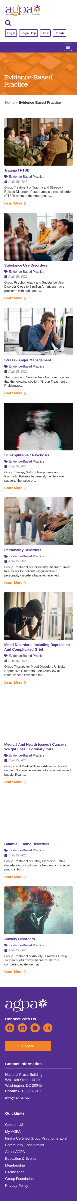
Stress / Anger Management (27, 360)
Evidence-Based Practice (26, 176)
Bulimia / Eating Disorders (26, 844)
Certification (14, 1172)
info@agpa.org (17, 1098)
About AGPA (15, 1152)
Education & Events (21, 1159)
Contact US (14, 1125)
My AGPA (13, 1132)
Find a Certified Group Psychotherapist (36, 1138)
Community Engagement (24, 1145)
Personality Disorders (22, 550)
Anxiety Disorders (19, 939)
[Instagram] (47, 1027)
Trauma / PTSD (17, 170)
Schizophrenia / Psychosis (26, 455)
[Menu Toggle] (68, 47)
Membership (15, 1165)
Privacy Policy (16, 1186)
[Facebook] (9, 1027)
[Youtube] (35, 1027)
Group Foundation (19, 1179)
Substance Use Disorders (25, 265)
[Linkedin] (22, 1027)
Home (10, 103)
